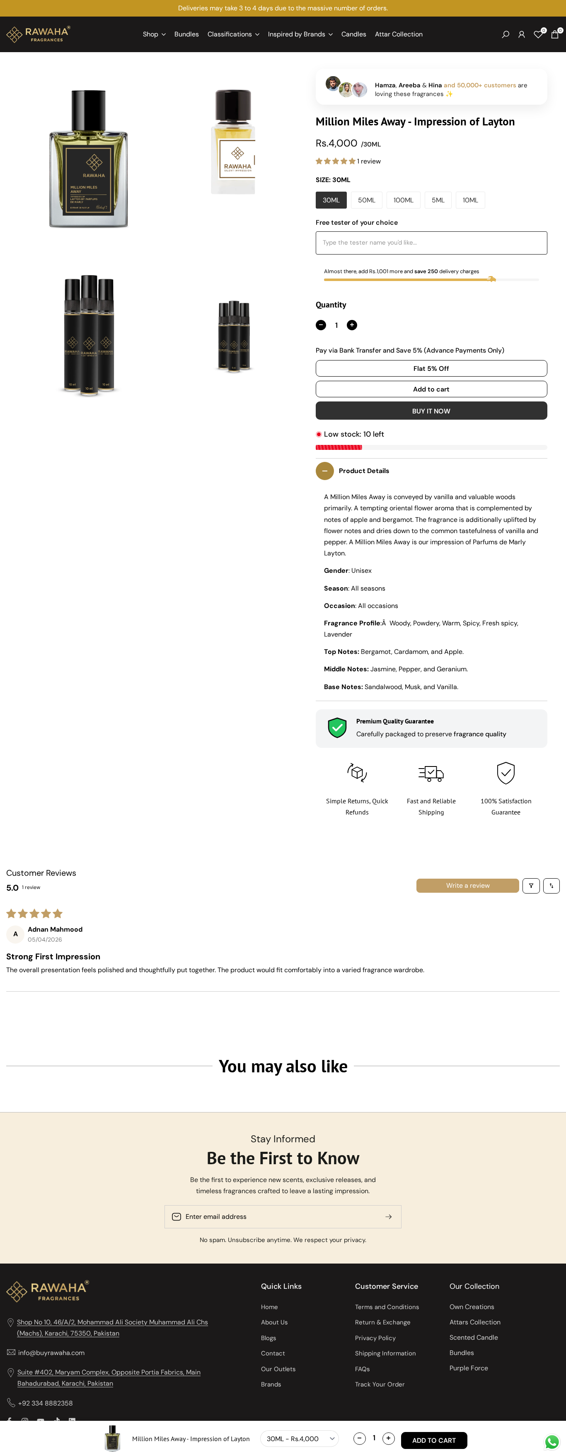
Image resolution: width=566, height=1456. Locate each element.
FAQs (362, 1369)
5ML (438, 200)
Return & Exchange (383, 1322)
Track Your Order (380, 1384)
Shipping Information (385, 1353)
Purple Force (469, 1368)
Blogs (268, 1338)
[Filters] (531, 885)
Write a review (468, 885)
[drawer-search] (505, 34)
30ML (331, 200)
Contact (273, 1353)
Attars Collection (475, 1322)
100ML (404, 200)
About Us (274, 1322)
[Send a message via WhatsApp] (552, 1442)
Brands (271, 1384)
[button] (336, 161)
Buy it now (431, 411)
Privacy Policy (375, 1338)
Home (269, 1307)
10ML (470, 200)
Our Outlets (278, 1369)
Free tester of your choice (357, 222)
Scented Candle (474, 1337)
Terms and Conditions (387, 1307)
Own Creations (472, 1306)
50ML (366, 200)
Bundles (462, 1352)
